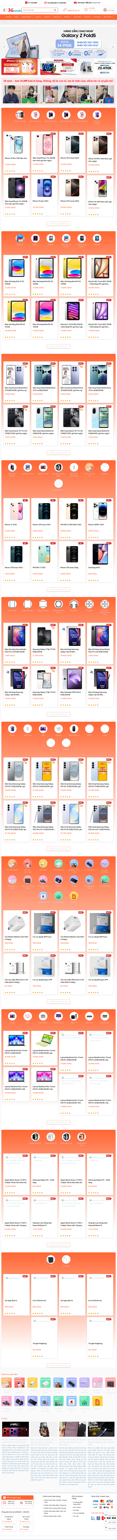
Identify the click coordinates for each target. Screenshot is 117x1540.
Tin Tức (76, 1516)
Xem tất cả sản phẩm (58, 224)
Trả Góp (76, 1510)
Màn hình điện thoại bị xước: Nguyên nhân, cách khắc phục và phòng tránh (43, 1442)
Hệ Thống (111, 9)
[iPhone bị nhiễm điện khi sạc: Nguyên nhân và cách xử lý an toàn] (101, 1429)
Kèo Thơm (77, 1507)
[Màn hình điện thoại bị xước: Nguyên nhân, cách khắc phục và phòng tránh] (44, 1429)
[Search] (55, 10)
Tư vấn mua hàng (8, 1519)
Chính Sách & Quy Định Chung (55, 1508)
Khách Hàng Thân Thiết (52, 1516)
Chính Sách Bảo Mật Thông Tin (55, 1505)
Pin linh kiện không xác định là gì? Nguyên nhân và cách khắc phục (72, 1442)
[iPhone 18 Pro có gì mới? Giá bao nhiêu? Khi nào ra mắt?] (15, 1429)
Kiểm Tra (11, 1502)
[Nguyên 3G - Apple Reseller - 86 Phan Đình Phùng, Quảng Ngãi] (10, 10)
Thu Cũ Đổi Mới (78, 1513)
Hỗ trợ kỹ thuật (26, 1519)
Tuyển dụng (8, 1528)
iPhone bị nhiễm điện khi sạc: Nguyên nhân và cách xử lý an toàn (101, 1442)
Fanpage (25, 1528)
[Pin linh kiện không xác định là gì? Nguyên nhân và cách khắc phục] (72, 1429)
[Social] (98, 1518)
